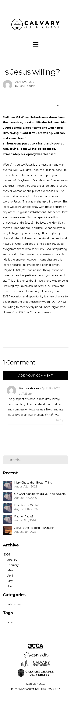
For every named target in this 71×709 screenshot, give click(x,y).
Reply (59, 420)
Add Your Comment (35, 375)
